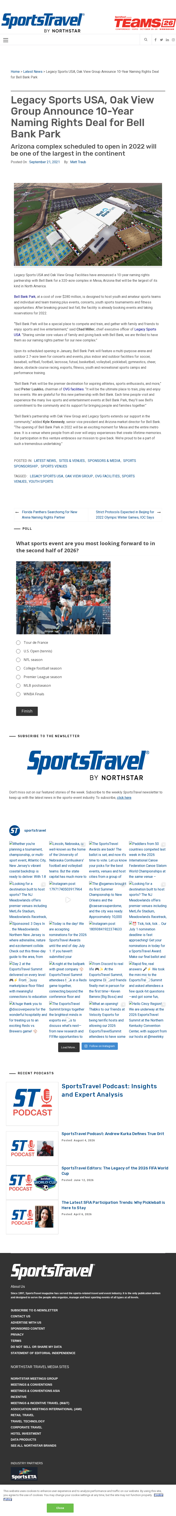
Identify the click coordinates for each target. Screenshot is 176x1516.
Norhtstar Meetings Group (34, 1378)
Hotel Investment (26, 1433)
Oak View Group (79, 476)
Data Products (23, 1439)
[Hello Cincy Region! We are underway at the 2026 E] (148, 1020)
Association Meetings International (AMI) (46, 1409)
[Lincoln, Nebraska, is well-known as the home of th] (68, 860)
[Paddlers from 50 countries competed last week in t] (148, 860)
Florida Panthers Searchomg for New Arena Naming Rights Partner (49, 515)
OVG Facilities (107, 476)
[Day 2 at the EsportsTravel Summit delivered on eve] (28, 980)
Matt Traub (78, 162)
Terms (16, 1340)
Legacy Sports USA (46, 476)
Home (15, 72)
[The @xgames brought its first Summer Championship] (108, 900)
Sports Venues (54, 466)
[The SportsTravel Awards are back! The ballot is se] (108, 860)
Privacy (17, 1334)
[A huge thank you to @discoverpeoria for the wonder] (28, 1020)
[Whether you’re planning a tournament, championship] (28, 860)
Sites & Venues (72, 461)
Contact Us (20, 1316)
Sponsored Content (28, 1328)
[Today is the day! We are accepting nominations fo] (68, 940)
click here (124, 798)
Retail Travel (22, 1415)
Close (60, 1508)
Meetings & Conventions (31, 1384)
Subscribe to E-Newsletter (34, 1310)
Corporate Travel (26, 1427)
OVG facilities (73, 389)
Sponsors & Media (104, 461)
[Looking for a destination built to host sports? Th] (28, 900)
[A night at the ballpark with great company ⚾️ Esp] (68, 980)
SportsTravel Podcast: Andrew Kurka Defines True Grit (113, 1133)
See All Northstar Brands (33, 1445)
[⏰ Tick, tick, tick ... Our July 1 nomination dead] (148, 940)
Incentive (19, 1397)
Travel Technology (28, 1421)
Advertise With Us (26, 1322)
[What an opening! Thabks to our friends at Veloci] (108, 1020)
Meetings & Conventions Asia (35, 1391)
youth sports (41, 481)
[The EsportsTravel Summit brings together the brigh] (68, 1020)
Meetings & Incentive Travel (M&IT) (40, 1403)
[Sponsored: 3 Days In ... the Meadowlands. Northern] (28, 940)
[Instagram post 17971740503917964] (68, 900)
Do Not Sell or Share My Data (36, 1347)
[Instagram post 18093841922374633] (108, 940)
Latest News (32, 72)
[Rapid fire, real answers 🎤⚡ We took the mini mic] (148, 980)
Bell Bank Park (25, 297)
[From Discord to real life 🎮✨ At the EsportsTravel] (108, 980)
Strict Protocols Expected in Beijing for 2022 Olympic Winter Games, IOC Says (125, 515)
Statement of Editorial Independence (43, 1353)
